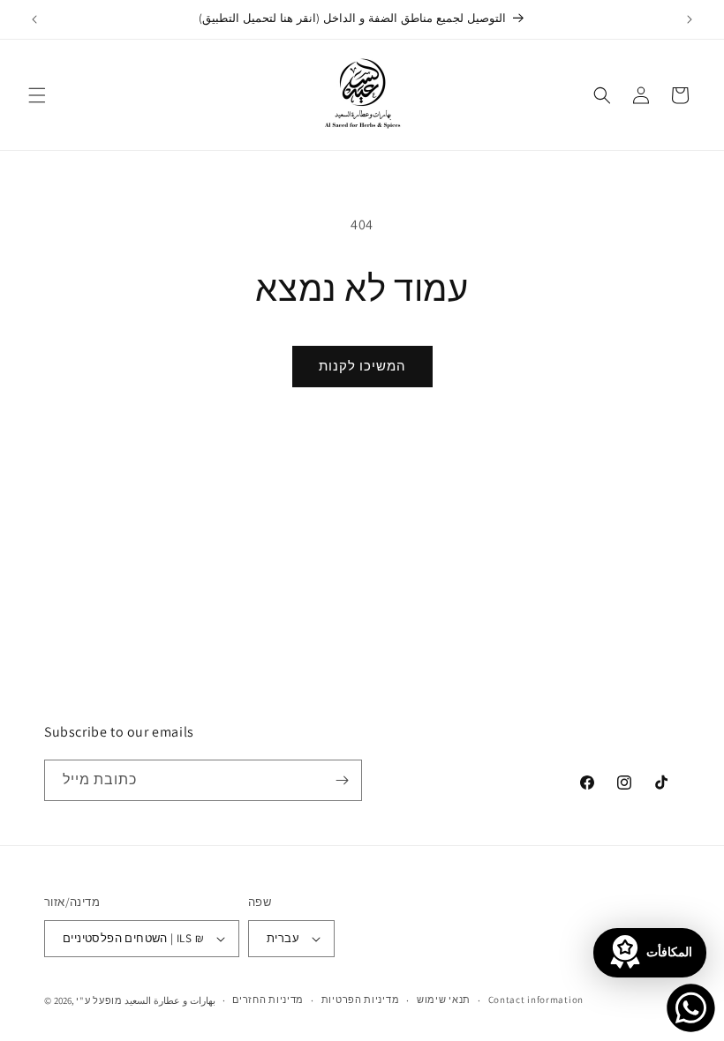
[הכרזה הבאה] (689, 19)
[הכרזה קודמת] (34, 19)
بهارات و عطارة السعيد (169, 1000)
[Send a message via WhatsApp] (691, 1008)
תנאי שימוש (444, 999)
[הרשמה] (341, 780)
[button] (37, 95)
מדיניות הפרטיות (360, 999)
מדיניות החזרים (268, 999)
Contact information (536, 999)
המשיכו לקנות (362, 365)
